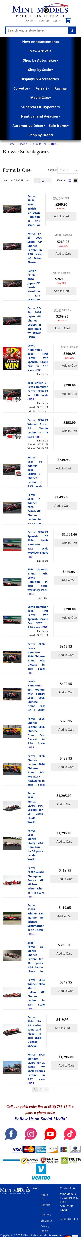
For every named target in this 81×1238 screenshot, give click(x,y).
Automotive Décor (27, 125)
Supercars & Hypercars (40, 107)
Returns (46, 1215)
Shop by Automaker (39, 60)
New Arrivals (40, 51)
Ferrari (41, 88)
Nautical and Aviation (39, 116)
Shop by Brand (40, 135)
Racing (60, 88)
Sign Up (44, 20)
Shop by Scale (39, 69)
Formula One (39, 144)
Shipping (46, 1220)
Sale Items (58, 125)
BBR (53, 144)
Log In (56, 20)
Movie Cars (39, 97)
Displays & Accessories (40, 79)
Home (11, 144)
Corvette (20, 88)
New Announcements (40, 41)
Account (30, 20)
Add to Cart (61, 216)
